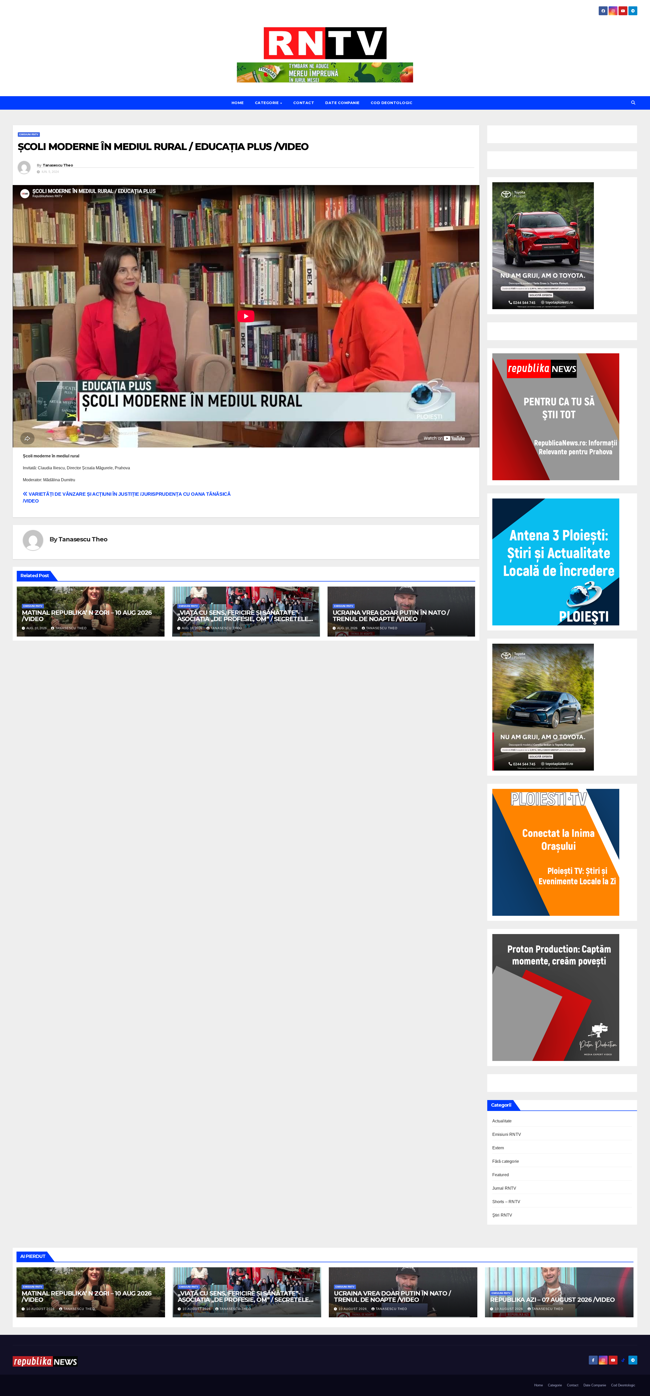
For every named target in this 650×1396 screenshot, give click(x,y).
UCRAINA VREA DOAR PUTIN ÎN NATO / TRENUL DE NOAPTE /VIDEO (391, 616)
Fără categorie (505, 1161)
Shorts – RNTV (506, 1202)
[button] (633, 103)
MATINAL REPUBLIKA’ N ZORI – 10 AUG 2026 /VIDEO (87, 616)
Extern (498, 1148)
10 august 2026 (41, 1309)
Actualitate (502, 1121)
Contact (303, 103)
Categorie (267, 103)
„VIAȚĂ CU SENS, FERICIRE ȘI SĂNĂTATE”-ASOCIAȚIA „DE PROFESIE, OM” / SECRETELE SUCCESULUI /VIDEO (242, 619)
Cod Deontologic (392, 103)
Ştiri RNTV (502, 1215)
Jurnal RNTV (504, 1188)
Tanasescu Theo (58, 165)
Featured (500, 1175)
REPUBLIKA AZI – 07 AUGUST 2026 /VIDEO (552, 1299)
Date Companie (342, 103)
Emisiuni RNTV (28, 134)
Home (238, 103)
